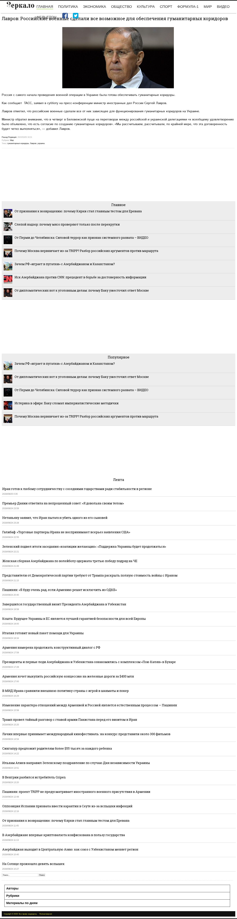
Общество (121, 7)
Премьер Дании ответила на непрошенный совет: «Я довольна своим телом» (63, 503)
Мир (208, 7)
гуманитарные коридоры (18, 143)
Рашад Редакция (9, 137)
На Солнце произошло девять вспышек (33, 864)
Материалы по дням (21, 903)
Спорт (166, 7)
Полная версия (45, 914)
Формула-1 (188, 7)
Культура (146, 7)
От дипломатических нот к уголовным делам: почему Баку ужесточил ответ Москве (82, 290)
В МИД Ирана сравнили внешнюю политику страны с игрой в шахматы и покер (65, 691)
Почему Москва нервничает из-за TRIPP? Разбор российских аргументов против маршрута (86, 251)
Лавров (33, 143)
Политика (68, 7)
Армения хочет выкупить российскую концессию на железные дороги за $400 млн (68, 676)
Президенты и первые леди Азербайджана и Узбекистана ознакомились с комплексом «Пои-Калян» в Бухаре (89, 662)
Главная (44, 7)
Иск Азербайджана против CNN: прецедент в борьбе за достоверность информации (80, 277)
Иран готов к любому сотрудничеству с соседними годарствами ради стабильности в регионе (77, 489)
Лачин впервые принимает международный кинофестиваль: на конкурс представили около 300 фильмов (86, 734)
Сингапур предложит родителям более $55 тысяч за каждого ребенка (57, 748)
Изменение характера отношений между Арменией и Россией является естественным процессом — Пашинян (89, 705)
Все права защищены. (28, 914)
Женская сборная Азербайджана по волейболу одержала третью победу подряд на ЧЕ (69, 561)
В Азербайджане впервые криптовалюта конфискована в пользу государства (63, 835)
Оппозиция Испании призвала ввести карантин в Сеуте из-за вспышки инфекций (67, 806)
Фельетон (46, 17)
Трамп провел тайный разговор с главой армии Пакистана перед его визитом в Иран (69, 719)
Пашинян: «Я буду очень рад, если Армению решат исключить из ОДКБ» (59, 590)
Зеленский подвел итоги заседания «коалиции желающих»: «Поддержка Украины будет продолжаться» (84, 546)
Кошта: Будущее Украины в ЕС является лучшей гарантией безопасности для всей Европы (74, 618)
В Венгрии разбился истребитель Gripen (34, 777)
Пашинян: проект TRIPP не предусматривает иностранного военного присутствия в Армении (76, 792)
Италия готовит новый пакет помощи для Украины (43, 633)
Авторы (12, 888)
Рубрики (12, 895)
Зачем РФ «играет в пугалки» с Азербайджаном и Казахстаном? (65, 264)
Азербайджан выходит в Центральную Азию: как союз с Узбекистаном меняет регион (70, 849)
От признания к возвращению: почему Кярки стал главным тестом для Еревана (78, 211)
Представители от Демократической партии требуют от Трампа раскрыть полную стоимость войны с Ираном (89, 575)
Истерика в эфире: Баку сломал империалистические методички (66, 403)
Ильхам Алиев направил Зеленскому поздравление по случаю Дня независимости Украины (76, 763)
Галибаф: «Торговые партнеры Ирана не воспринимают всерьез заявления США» (66, 532)
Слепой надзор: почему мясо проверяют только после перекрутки (67, 224)
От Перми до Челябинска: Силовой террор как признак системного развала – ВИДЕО (81, 237)
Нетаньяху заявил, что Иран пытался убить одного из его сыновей (54, 518)
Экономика (94, 7)
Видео (223, 7)
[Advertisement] (106, 174)
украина (41, 143)
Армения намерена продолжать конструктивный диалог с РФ (51, 647)
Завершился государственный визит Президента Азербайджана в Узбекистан (64, 604)
